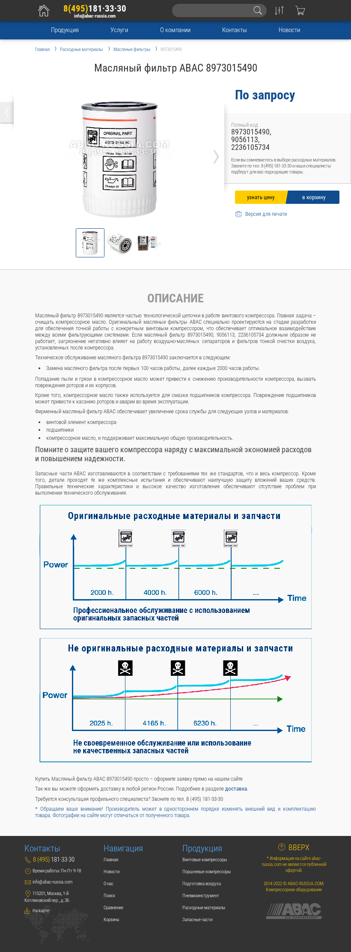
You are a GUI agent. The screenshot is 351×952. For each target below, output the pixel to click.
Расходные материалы (203, 907)
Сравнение (113, 907)
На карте (40, 910)
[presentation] (216, 154)
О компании (175, 30)
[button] (90, 242)
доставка (236, 788)
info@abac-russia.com (95, 16)
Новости (289, 30)
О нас (108, 883)
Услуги (119, 30)
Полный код (244, 125)
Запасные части (197, 919)
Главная (111, 859)
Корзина (111, 919)
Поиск (109, 895)
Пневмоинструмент (200, 895)
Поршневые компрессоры (206, 871)
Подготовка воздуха (201, 883)
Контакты (234, 30)
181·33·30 (94, 8)
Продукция (65, 30)
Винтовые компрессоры (204, 859)
